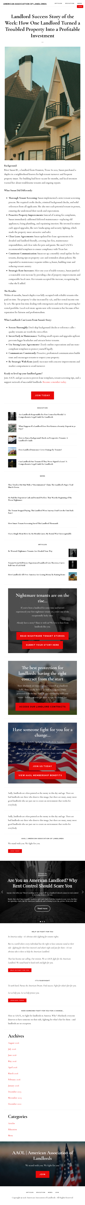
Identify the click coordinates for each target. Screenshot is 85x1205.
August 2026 (13, 1043)
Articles (11, 1123)
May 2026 (12, 1061)
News (10, 1135)
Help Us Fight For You (19, 970)
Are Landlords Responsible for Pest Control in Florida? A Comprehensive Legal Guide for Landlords (42, 415)
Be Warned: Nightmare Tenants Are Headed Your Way (30, 551)
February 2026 (14, 1079)
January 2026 (13, 1085)
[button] (2, 892)
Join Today (42, 395)
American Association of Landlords (25, 4)
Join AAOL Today (17, 1000)
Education (12, 1129)
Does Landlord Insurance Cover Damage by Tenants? (40, 449)
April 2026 (12, 1067)
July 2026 (12, 1049)
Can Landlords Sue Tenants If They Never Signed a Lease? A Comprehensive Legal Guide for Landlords (43, 462)
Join (42, 1174)
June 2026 (12, 1055)
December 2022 (14, 1104)
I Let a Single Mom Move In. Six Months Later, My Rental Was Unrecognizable (39, 533)
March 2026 (13, 1073)
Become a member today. (55, 382)
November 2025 (15, 1098)
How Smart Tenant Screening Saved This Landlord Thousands (33, 523)
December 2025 (14, 1091)
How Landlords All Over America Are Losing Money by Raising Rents (36, 574)
